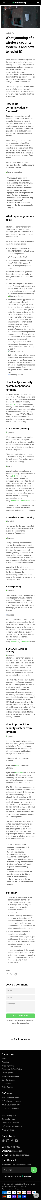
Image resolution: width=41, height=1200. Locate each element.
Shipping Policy (8, 1066)
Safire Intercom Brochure (12, 1126)
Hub (17, 765)
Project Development (10, 1076)
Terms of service (7, 1189)
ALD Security (15, 1184)
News (4, 1058)
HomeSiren (14, 501)
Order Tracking (7, 1087)
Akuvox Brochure (8, 1119)
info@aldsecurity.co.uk (16, 1155)
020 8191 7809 (11, 1147)
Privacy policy (19, 1189)
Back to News (21, 1039)
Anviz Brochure (8, 1130)
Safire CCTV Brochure (10, 1123)
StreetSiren (25, 501)
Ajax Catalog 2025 (9, 1116)
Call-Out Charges (8, 1080)
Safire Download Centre (11, 1101)
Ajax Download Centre (10, 1098)
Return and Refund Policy (12, 1069)
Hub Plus (12, 404)
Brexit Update (7, 1073)
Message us (12, 1151)
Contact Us (6, 1083)
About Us (5, 1062)
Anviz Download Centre (11, 1105)
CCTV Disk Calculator (10, 1108)
